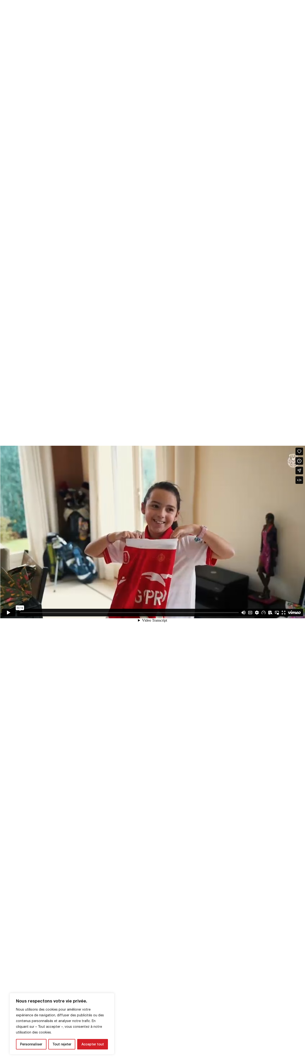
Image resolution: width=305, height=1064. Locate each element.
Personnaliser (31, 1044)
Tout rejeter (61, 1044)
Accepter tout (92, 1044)
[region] (62, 1023)
